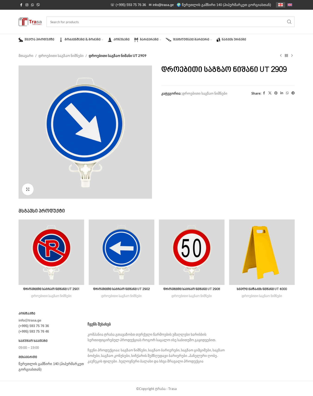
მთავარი (26, 55)
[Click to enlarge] (28, 189)
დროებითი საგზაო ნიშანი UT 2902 (121, 289)
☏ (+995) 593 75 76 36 (128, 5)
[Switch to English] (289, 5)
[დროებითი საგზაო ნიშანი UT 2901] (51, 252)
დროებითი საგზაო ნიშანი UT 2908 (191, 289)
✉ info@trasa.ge (161, 5)
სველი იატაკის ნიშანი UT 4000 (262, 289)
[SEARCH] (289, 21)
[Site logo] (30, 21)
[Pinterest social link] (276, 93)
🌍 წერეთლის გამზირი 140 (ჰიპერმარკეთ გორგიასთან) (224, 5)
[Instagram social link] (27, 5)
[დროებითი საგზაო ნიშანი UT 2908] (191, 252)
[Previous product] (281, 56)
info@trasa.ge (30, 320)
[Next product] (292, 56)
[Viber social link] (38, 5)
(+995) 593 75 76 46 (34, 331)
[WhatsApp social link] (32, 5)
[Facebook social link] (21, 5)
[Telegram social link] (293, 93)
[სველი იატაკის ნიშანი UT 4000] (262, 252)
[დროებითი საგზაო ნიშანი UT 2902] (121, 252)
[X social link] (270, 93)
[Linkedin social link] (282, 93)
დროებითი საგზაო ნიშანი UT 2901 (51, 289)
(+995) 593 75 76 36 (34, 326)
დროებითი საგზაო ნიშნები (61, 55)
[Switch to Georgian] (280, 5)
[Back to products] (286, 56)
